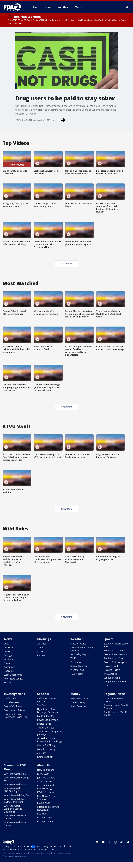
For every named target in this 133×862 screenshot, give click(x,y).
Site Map (41, 813)
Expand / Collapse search (127, 7)
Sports (108, 639)
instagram (115, 842)
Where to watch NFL (15, 773)
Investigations (14, 694)
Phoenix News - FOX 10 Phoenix (116, 707)
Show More (66, 263)
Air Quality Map (78, 654)
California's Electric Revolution (47, 700)
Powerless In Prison (14, 710)
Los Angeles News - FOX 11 (114, 700)
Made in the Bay (45, 715)
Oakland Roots (111, 666)
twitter (127, 842)
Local (7, 643)
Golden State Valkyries (115, 662)
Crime (7, 651)
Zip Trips (41, 643)
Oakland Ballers (112, 669)
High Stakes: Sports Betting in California (47, 711)
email (97, 842)
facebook (109, 842)
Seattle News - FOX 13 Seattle (115, 713)
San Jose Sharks (112, 677)
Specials (43, 694)
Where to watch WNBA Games (16, 817)
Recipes (41, 655)
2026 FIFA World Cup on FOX (116, 645)
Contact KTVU (44, 781)
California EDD (11, 698)
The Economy (77, 702)
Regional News (114, 694)
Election (8, 682)
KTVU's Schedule (46, 792)
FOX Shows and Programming (45, 787)
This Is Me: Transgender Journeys (49, 733)
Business (8, 663)
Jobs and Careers (46, 777)
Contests (42, 651)
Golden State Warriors (115, 654)
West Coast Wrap (13, 674)
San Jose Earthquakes (115, 681)
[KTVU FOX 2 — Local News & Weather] (14, 7)
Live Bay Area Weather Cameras (82, 649)
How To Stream (45, 769)
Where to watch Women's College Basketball (13, 808)
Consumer (9, 666)
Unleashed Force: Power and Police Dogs (16, 715)
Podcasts (9, 670)
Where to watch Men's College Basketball (16, 800)
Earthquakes (76, 662)
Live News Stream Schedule (46, 798)
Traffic (40, 647)
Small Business (78, 706)
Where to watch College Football (16, 779)
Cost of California (13, 706)
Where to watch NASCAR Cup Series (14, 790)
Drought (8, 655)
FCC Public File (44, 817)
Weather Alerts (78, 643)
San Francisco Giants (115, 658)
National (8, 647)
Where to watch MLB (15, 784)
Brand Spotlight (45, 756)
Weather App (77, 669)
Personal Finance (79, 698)
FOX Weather (77, 673)
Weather (76, 639)
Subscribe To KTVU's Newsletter (48, 808)
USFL (106, 685)
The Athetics (110, 673)
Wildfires (8, 659)
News (8, 639)
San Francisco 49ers (114, 650)
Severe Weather (78, 666)
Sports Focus (44, 723)
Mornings (44, 639)
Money (75, 694)
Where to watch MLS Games (15, 824)
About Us (44, 765)
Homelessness (11, 702)
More (78, 7)
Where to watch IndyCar (16, 795)
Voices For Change (47, 745)
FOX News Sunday (13, 678)
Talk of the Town (46, 727)
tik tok (121, 842)
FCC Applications (46, 821)
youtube (103, 842)
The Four (42, 705)
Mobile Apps (43, 802)
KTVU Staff (42, 773)
